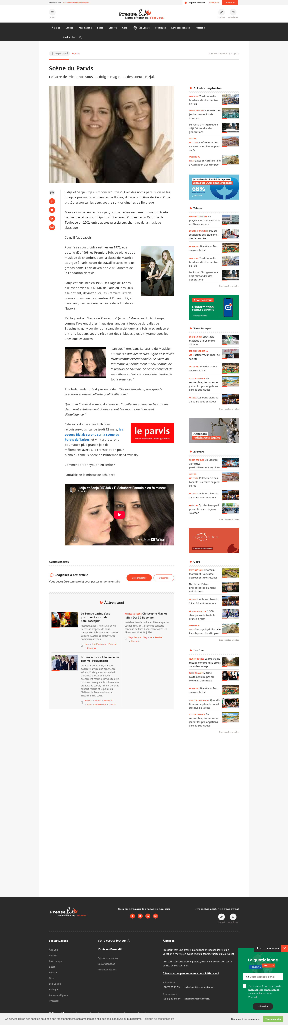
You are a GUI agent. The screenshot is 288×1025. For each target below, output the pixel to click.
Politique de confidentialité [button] (158, 1018)
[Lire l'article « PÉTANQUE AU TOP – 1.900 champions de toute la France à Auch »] (230, 614)
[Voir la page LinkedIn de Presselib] (147, 916)
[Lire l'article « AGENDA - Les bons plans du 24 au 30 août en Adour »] (230, 399)
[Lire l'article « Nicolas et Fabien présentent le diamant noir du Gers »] (230, 587)
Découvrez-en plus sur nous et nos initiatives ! (191, 973)
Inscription (214, 2)
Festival (112, 644)
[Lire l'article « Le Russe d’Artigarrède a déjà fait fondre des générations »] (230, 128)
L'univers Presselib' (110, 949)
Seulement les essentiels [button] (245, 1019)
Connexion (230, 2)
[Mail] (52, 227)
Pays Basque (134, 637)
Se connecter (139, 577)
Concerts (135, 641)
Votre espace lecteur (112, 940)
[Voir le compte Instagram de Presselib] (155, 916)
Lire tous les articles (229, 286)
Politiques (160, 27)
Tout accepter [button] (273, 1019)
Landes (69, 27)
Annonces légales (180, 27)
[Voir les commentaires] (52, 193)
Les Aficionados (106, 963)
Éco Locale (144, 27)
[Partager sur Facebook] (52, 201)
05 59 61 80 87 (172, 998)
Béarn (100, 27)
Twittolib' (200, 27)
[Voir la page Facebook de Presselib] (132, 916)
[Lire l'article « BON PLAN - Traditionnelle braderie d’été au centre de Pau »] (230, 99)
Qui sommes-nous (108, 958)
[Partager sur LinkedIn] (52, 219)
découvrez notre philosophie (76, 2)
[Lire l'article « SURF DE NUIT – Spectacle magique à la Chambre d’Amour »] (230, 340)
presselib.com (55, 2)
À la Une (56, 27)
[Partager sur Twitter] (52, 210)
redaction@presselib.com (199, 986)
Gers (124, 27)
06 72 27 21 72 (172, 986)
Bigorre (113, 27)
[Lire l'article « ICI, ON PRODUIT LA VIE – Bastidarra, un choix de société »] (230, 354)
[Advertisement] (214, 791)
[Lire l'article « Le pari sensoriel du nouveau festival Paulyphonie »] (65, 663)
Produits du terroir (96, 704)
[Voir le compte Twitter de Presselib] (140, 916)
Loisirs (112, 704)
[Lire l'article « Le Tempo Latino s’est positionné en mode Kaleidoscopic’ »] (65, 620)
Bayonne (147, 637)
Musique (91, 647)
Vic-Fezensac (99, 644)
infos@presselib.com (197, 998)
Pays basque (85, 27)
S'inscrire (263, 1006)
